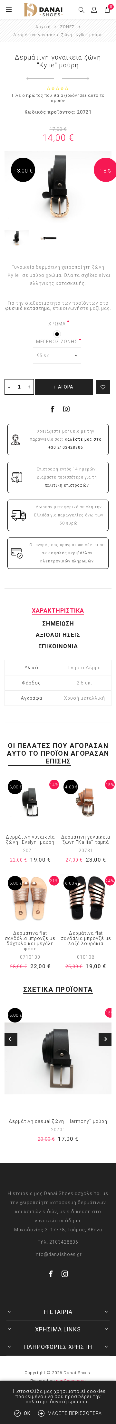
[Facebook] (51, 1274)
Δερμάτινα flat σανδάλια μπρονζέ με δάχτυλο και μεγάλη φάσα (30, 941)
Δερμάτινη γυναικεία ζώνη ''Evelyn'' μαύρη (30, 839)
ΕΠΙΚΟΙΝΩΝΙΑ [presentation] (58, 646)
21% (54, 881)
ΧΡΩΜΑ (57, 323)
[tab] (58, 610)
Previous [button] (11, 1039)
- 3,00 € (23, 170)
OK (27, 1413)
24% (110, 881)
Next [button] (105, 1039)
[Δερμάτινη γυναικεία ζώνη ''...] (40, 78)
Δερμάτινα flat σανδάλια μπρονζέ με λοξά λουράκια (86, 938)
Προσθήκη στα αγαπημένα (103, 387)
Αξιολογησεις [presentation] (58, 634)
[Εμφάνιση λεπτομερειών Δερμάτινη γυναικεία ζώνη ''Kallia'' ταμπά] (85, 802)
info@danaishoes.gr (58, 1254)
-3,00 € (15, 787)
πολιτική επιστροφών (67, 485)
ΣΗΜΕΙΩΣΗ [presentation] (58, 623)
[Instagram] (66, 409)
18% (105, 170)
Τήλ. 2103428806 (58, 1242)
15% (110, 785)
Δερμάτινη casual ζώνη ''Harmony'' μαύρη (58, 1121)
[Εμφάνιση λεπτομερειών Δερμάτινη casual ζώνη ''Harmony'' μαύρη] (58, 1058)
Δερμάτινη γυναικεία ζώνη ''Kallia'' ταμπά (85, 839)
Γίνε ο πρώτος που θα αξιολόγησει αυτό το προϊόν (58, 98)
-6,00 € (15, 883)
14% (54, 785)
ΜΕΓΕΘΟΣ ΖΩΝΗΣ (57, 341)
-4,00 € (71, 787)
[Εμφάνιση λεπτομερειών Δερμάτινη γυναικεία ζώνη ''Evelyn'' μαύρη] (30, 802)
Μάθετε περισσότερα (75, 1413)
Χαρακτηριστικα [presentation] (58, 610)
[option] (58, 1078)
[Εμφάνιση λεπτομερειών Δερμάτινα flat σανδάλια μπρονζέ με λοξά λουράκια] (85, 898)
